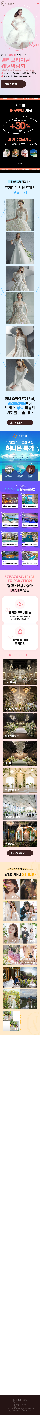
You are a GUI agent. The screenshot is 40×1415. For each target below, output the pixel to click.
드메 (13, 1282)
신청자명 (5, 1251)
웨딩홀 (21, 1282)
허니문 (6, 1286)
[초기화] (36, 1348)
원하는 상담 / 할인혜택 (12, 1279)
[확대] (36, 1341)
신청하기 (20, 1294)
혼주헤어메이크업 (24, 1286)
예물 (35, 1282)
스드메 (6, 1282)
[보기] (22, 1300)
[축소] (36, 1345)
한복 (28, 1282)
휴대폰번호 (5, 1261)
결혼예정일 (5, 1270)
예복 (13, 1286)
